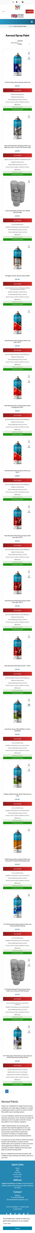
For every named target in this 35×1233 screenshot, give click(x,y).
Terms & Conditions (12, 1207)
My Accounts (17, 1174)
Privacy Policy (24, 1207)
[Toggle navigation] (31, 21)
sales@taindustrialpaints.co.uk (18, 1199)
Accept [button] (17, 1228)
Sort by (20, 41)
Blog (17, 1170)
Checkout (17, 1172)
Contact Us (17, 1176)
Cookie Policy (17, 1209)
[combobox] (13, 11)
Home (11, 26)
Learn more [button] (7, 1223)
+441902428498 (18, 1197)
